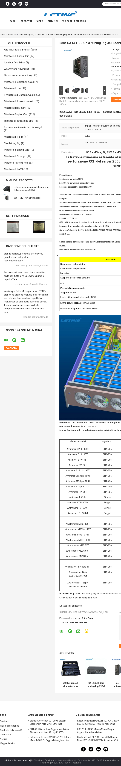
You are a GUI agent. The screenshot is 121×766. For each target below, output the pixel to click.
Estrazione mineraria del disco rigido (23, 127)
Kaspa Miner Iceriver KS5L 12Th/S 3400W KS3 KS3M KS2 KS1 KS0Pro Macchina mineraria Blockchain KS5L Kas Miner (98, 722)
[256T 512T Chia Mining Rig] (7, 198)
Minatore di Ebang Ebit (16, 149)
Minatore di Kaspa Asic (16, 56)
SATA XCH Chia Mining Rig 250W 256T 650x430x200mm (96, 685)
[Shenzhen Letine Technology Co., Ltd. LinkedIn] (20, 4)
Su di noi (53, 21)
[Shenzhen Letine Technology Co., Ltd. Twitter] (14, 4)
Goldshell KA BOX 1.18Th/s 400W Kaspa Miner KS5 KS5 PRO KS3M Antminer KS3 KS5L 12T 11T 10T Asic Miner (97, 739)
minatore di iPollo (13, 136)
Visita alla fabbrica (74, 21)
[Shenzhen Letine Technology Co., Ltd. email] (8, 340)
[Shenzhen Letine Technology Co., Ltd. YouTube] (26, 4)
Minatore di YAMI (13, 169)
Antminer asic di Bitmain (17, 49)
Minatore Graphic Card (16, 114)
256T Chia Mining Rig (85, 593)
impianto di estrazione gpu (18, 120)
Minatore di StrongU (15, 156)
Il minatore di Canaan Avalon (19, 94)
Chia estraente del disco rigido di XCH (78, 597)
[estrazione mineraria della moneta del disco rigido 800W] (7, 188)
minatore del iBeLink (15, 107)
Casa (2, 34)
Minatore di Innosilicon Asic (19, 101)
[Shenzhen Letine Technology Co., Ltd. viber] (86, 631)
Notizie (3, 739)
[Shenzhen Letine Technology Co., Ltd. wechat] (25, 340)
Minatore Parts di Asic (16, 162)
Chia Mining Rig (26, 34)
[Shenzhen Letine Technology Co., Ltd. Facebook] (7, 4)
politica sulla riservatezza (17, 760)
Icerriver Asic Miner (14, 62)
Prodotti (26, 21)
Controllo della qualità (11, 730)
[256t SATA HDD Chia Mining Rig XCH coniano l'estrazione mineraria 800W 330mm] (81, 67)
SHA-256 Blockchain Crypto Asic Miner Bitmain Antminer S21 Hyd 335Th (49, 731)
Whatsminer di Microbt (16, 69)
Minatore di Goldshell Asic (18, 81)
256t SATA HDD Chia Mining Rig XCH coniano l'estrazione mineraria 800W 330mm (82, 101)
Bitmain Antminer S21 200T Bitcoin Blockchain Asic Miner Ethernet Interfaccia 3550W (48, 722)
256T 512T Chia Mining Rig (27, 198)
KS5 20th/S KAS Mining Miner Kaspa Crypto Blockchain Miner (95, 731)
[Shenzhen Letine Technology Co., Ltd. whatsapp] (16, 340)
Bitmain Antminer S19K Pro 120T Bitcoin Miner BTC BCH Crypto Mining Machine (50, 739)
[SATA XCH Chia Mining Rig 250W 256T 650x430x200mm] (96, 669)
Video (40, 21)
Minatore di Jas (12, 88)
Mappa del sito (7, 743)
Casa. (12, 21)
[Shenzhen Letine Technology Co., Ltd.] (60, 14)
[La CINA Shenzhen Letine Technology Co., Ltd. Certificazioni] (13, 227)
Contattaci (5, 734)
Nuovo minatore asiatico (17, 75)
